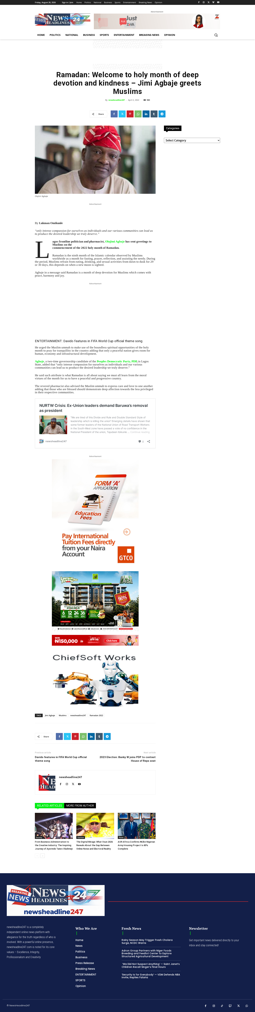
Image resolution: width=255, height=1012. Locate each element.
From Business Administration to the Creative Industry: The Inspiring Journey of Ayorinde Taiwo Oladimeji (54, 845)
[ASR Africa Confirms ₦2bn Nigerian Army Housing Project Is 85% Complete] (137, 826)
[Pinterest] (130, 113)
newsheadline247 (116, 100)
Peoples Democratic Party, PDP (117, 361)
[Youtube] (218, 3)
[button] (216, 35)
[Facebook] (199, 3)
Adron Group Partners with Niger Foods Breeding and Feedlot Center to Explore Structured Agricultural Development (147, 953)
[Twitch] (230, 1006)
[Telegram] (162, 113)
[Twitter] (209, 3)
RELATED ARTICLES (49, 805)
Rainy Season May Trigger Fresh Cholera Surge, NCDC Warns (147, 941)
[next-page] (42, 856)
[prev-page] (37, 856)
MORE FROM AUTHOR (80, 805)
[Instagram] (204, 3)
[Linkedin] (146, 113)
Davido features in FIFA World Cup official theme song (102, 341)
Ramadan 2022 (96, 715)
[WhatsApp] (138, 113)
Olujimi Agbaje (115, 241)
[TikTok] (222, 1006)
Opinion (80, 837)
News (121, 837)
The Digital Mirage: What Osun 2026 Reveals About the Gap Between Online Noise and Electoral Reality (94, 845)
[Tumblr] (154, 113)
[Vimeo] (213, 3)
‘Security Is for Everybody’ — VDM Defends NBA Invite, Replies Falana (151, 976)
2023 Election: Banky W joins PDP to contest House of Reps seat (128, 759)
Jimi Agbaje (50, 715)
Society (39, 837)
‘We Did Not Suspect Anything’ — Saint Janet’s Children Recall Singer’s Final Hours (151, 965)
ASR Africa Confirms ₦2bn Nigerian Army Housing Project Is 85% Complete (136, 845)
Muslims (62, 715)
